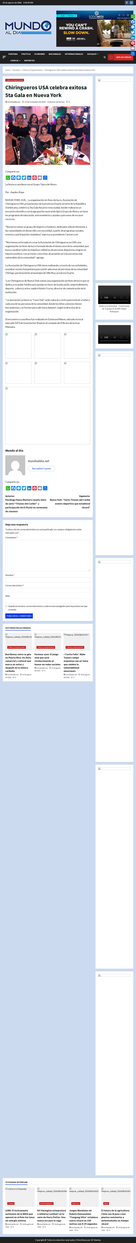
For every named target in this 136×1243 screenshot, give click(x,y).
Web (7, 596)
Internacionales (74, 54)
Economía (40, 54)
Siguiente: (70, 502)
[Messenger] (132, 27)
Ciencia (14, 60)
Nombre (9, 575)
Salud (106, 1203)
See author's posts (41, 468)
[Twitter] (132, 32)
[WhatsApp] (132, 16)
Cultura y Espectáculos (14, 80)
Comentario (11, 537)
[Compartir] (132, 53)
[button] (4, 57)
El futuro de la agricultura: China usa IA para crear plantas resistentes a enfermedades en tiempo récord (115, 1217)
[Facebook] (132, 21)
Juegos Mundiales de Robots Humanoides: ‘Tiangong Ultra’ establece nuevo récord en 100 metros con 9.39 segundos (83, 1217)
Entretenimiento (46, 1203)
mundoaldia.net (14, 102)
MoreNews (81, 1240)
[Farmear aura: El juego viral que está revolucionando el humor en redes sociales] (48, 642)
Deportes (29, 60)
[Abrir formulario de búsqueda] (105, 57)
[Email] (132, 48)
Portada (13, 54)
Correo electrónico (14, 585)
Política (26, 54)
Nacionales (55, 54)
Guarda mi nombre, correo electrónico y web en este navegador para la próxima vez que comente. (47, 608)
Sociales (91, 54)
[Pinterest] (132, 43)
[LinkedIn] (132, 37)
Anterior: (26, 504)
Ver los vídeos (123, 57)
